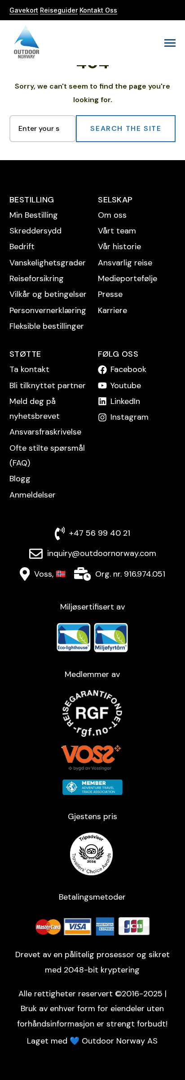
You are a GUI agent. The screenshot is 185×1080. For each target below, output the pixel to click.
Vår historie (119, 246)
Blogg (20, 478)
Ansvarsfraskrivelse (45, 431)
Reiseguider (59, 10)
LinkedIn (125, 401)
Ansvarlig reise (125, 262)
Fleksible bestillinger (46, 326)
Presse (110, 294)
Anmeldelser (32, 494)
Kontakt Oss (98, 10)
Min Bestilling (33, 215)
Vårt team (117, 230)
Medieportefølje (127, 278)
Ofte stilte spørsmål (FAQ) (47, 455)
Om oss (112, 215)
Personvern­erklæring (47, 310)
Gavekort (23, 10)
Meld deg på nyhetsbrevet (34, 408)
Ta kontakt (29, 369)
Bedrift (22, 246)
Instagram (129, 417)
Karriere (112, 310)
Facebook (128, 369)
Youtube (125, 385)
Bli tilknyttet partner (47, 385)
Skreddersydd (35, 230)
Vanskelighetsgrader (47, 262)
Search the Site (125, 128)
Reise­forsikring (36, 278)
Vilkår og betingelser (48, 294)
